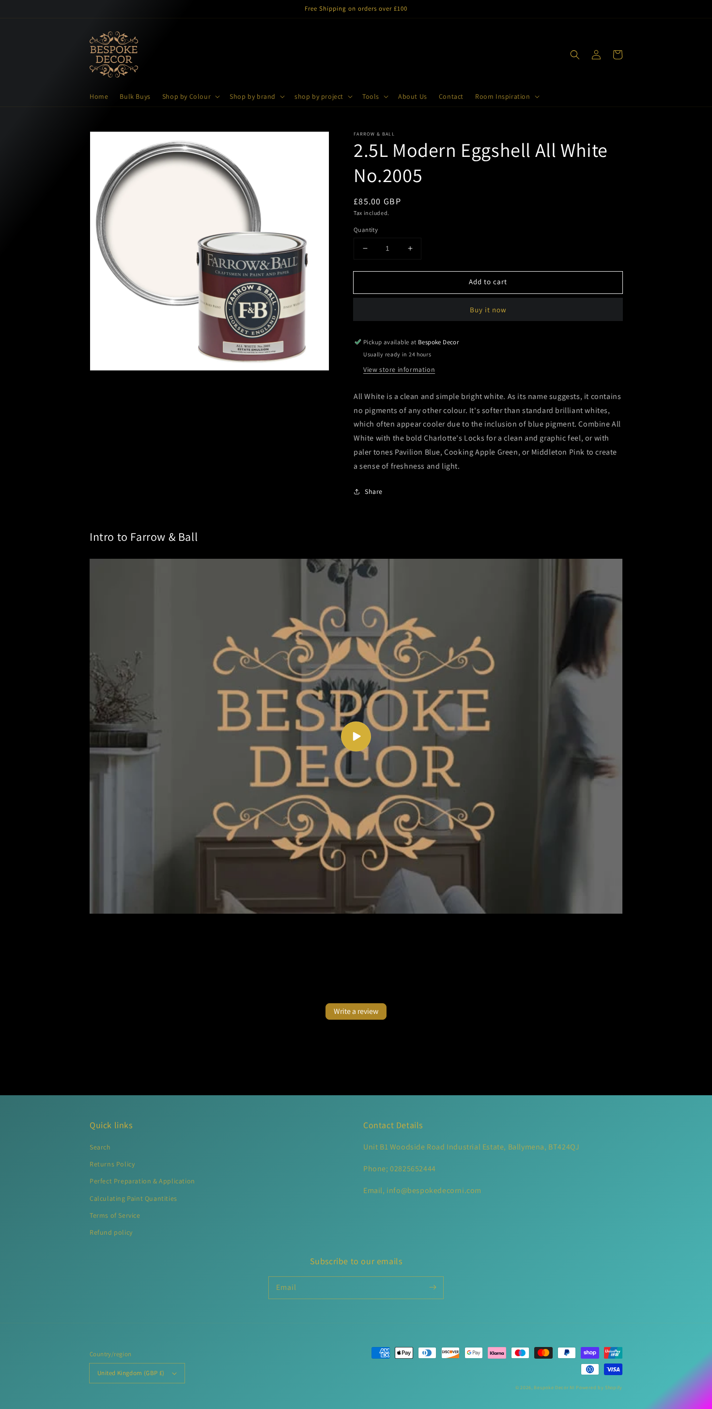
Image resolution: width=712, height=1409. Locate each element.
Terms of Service (115, 1215)
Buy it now (488, 309)
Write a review (356, 1011)
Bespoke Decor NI (554, 1387)
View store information (399, 369)
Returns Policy (112, 1164)
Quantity (366, 230)
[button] (190, 96)
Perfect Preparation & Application (142, 1181)
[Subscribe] (432, 1287)
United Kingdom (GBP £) (131, 1373)
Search (100, 1147)
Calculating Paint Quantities (133, 1198)
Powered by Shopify (599, 1387)
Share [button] (374, 491)
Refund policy (111, 1232)
